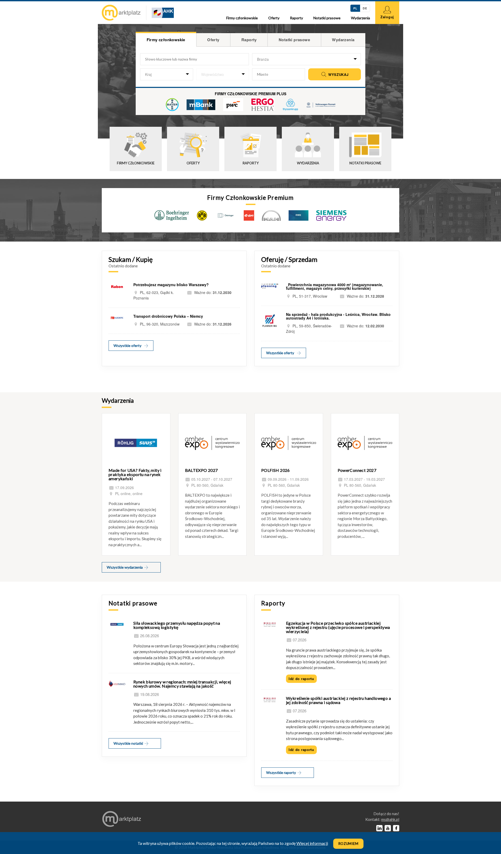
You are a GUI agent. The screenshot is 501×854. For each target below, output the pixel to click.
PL (355, 8)
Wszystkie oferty (127, 345)
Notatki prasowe (327, 18)
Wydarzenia (360, 18)
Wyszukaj (337, 74)
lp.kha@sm (390, 819)
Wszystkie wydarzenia (125, 567)
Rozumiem (348, 843)
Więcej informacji (312, 843)
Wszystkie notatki (129, 743)
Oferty (273, 18)
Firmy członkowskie (242, 18)
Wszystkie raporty (281, 772)
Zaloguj (387, 16)
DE (365, 8)
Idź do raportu (301, 678)
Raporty (296, 18)
